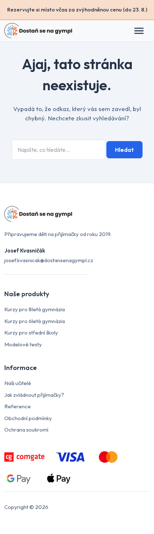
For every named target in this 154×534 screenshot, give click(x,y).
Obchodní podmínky (28, 418)
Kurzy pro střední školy (31, 332)
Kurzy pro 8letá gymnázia (34, 309)
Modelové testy (23, 344)
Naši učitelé (17, 383)
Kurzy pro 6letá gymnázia (34, 321)
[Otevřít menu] (142, 31)
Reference (17, 406)
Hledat (124, 149)
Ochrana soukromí (26, 429)
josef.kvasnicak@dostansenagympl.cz (48, 260)
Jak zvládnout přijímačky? (34, 394)
